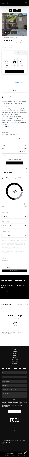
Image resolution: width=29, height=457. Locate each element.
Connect (14, 363)
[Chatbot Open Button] (25, 453)
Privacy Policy (5, 406)
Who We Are (14, 361)
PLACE (23, 440)
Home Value (15, 359)
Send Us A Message (14, 411)
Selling (14, 355)
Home (14, 349)
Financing (14, 357)
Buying (14, 353)
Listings (15, 351)
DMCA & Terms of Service (15, 455)
